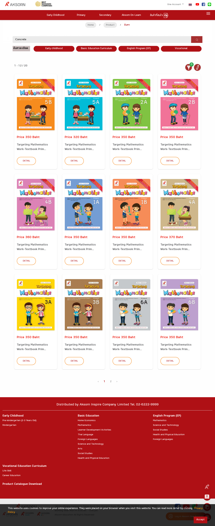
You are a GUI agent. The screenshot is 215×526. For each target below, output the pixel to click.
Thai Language (85, 435)
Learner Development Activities (94, 430)
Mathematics (84, 425)
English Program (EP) (139, 49)
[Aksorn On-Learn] (207, 497)
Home (91, 25)
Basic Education (88, 416)
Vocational (181, 49)
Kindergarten (9, 425)
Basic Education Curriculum (96, 49)
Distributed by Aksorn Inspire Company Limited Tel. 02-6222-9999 (107, 405)
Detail (26, 161)
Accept (200, 520)
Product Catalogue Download (22, 484)
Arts (80, 449)
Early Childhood (13, 416)
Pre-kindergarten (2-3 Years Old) (19, 421)
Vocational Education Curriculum (25, 466)
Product (110, 25)
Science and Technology (90, 444)
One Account (174, 5)
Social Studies (85, 454)
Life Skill (7, 471)
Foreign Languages (88, 440)
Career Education (11, 476)
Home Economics (87, 421)
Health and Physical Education (93, 458)
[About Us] (207, 486)
